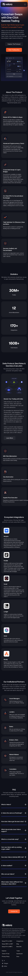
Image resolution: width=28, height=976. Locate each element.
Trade (18, 950)
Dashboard (19, 953)
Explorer (4, 950)
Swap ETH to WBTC (7, 946)
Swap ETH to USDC (7, 941)
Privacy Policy (5, 956)
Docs (17, 956)
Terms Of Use (5, 953)
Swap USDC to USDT (7, 944)
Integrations (19, 941)
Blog (17, 944)
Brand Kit (18, 946)
